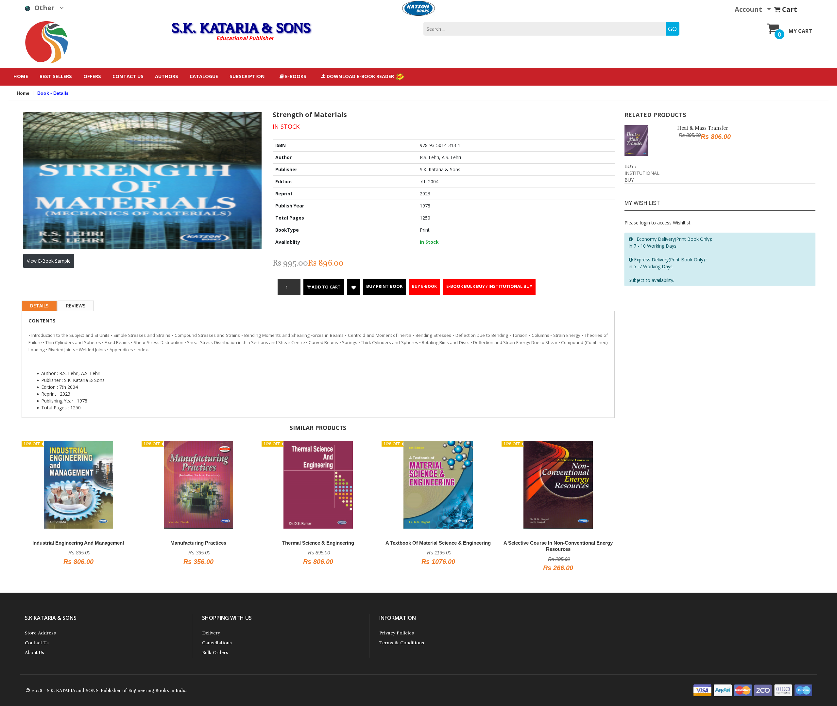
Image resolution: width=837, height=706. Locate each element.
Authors (166, 76)
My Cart (800, 31)
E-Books (295, 76)
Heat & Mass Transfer (702, 128)
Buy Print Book (384, 286)
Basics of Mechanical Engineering (599, 543)
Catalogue (204, 76)
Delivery (211, 633)
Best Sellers (56, 76)
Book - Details (53, 93)
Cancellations (217, 643)
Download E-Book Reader (360, 76)
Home (20, 76)
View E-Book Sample (49, 261)
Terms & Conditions (401, 643)
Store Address (40, 633)
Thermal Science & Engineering (239, 543)
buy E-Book (424, 286)
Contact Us (128, 76)
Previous (13, 152)
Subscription (247, 76)
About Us (34, 652)
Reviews (75, 306)
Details (39, 306)
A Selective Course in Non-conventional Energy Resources (479, 546)
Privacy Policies (396, 633)
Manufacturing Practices (119, 543)
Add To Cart (326, 287)
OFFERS (92, 76)
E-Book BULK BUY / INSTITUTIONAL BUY (489, 286)
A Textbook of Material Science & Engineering (359, 543)
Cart (788, 9)
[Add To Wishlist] (353, 287)
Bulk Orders (215, 652)
